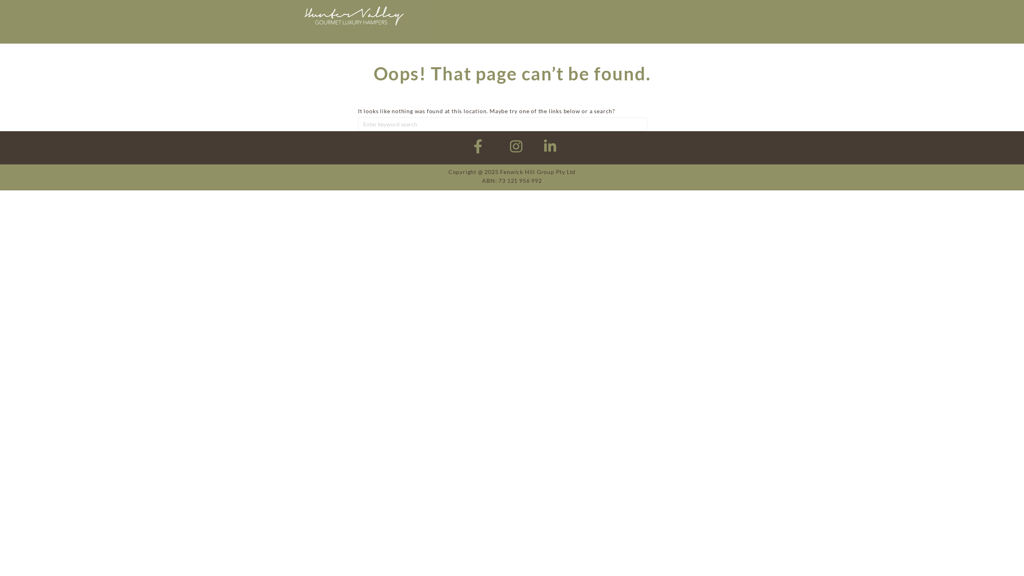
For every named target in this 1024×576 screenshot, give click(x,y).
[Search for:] (502, 124)
